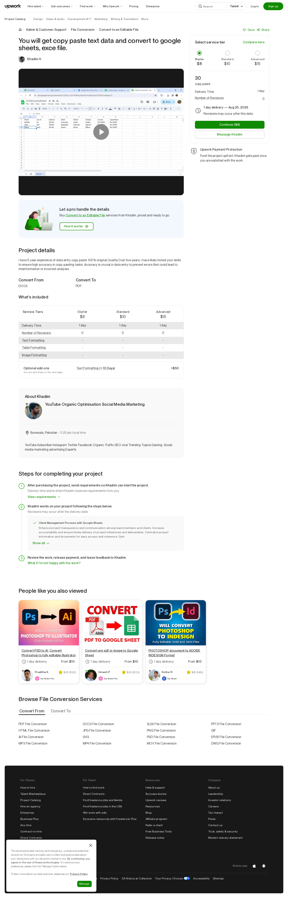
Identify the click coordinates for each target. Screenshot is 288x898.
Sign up (273, 6)
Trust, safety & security (223, 831)
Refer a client (154, 825)
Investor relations (219, 800)
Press (212, 818)
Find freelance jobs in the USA (102, 806)
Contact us (215, 825)
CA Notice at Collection (137, 878)
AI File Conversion (31, 737)
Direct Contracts (31, 837)
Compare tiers (253, 42)
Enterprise (27, 812)
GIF (213, 730)
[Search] (200, 6)
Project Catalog (15, 19)
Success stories (156, 793)
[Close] (91, 845)
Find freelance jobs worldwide (102, 800)
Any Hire (26, 825)
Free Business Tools (159, 831)
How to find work (94, 787)
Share (265, 30)
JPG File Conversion (97, 730)
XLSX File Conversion (161, 724)
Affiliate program (156, 818)
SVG (86, 737)
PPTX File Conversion (226, 724)
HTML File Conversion (34, 730)
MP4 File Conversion (97, 743)
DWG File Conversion (226, 743)
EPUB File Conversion (226, 737)
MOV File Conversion (162, 743)
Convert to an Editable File (85, 215)
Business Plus (29, 818)
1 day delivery (37, 661)
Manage (84, 883)
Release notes (155, 837)
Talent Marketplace (33, 793)
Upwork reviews (156, 800)
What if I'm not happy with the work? (54, 563)
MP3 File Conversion (33, 743)
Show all (39, 543)
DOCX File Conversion (98, 724)
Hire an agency (30, 806)
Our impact (215, 812)
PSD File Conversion (161, 737)
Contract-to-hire (31, 831)
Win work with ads (95, 812)
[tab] (32, 711)
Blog (149, 812)
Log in (255, 6)
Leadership (215, 793)
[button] (40, 333)
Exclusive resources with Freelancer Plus (110, 818)
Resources (153, 806)
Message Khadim (229, 134)
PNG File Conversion (161, 730)
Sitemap (218, 878)
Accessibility (201, 878)
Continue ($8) (229, 124)
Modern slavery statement (225, 837)
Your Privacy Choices (172, 878)
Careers (213, 806)
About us (214, 787)
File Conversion (83, 29)
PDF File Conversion (33, 724)
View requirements (42, 497)
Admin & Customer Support (46, 29)
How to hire (27, 787)
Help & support (155, 787)
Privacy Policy (109, 878)
